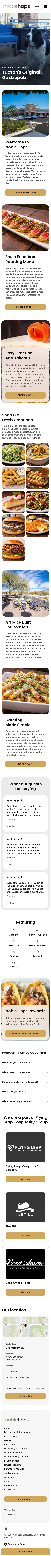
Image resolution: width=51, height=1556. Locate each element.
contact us (9, 1485)
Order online (24, 1392)
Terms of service (12, 1506)
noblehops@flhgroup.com (17, 1374)
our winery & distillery (15, 1444)
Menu (37, 6)
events (7, 1436)
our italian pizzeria (13, 1448)
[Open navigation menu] (45, 6)
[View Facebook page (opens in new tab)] (6, 1524)
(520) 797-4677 (12, 1368)
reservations (10, 1432)
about (7, 1477)
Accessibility (10, 1510)
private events (11, 1456)
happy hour (10, 1440)
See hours (39, 1384)
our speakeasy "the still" (16, 1452)
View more (12, 819)
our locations (11, 1469)
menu (7, 1424)
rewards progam (12, 1460)
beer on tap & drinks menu (17, 1428)
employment (10, 1481)
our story (9, 1473)
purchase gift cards (14, 1465)
